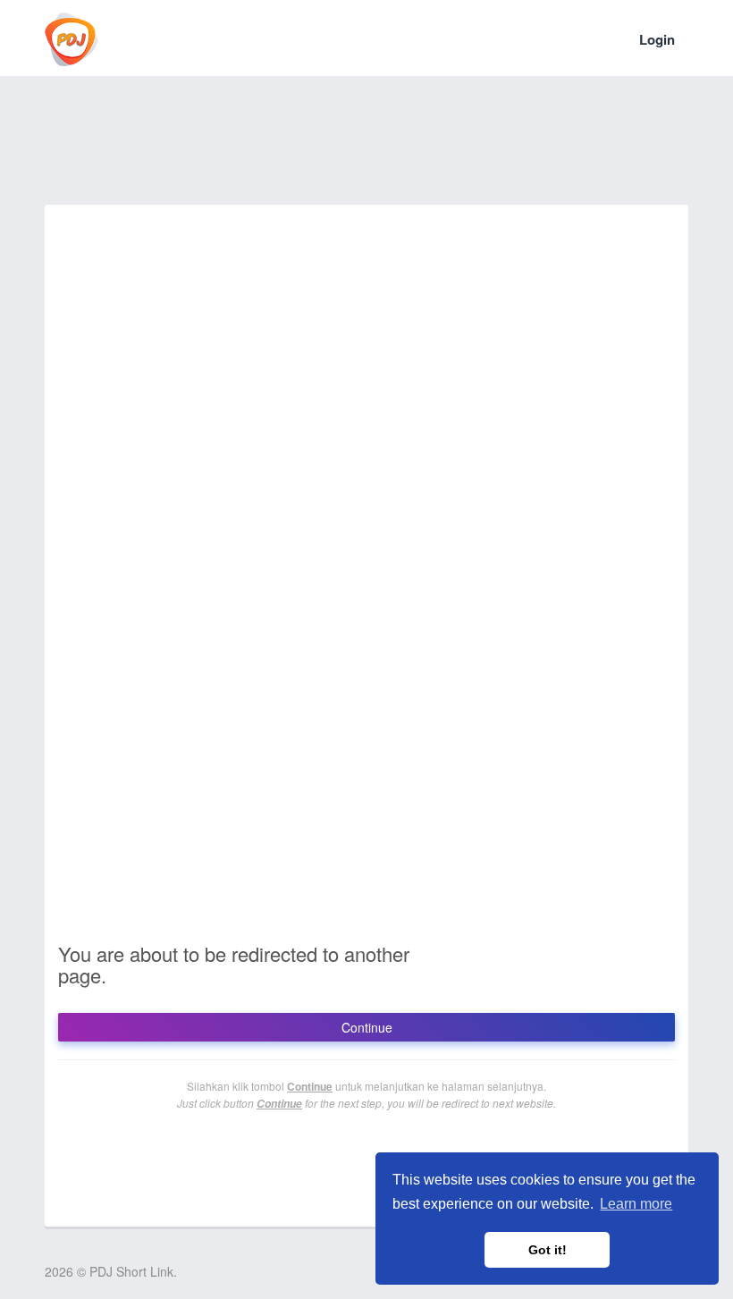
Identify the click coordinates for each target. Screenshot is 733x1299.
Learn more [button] (636, 1203)
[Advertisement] (370, 152)
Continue (366, 1027)
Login (657, 39)
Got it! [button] (547, 1250)
